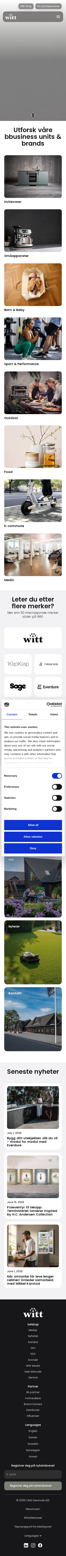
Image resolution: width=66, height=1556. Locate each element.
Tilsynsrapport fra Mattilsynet (33, 1526)
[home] (10, 16)
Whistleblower (33, 1517)
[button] (57, 16)
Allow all (33, 824)
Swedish (33, 1444)
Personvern (33, 1509)
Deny (33, 848)
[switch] (57, 787)
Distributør (33, 1410)
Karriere (33, 1342)
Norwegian (33, 1450)
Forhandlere (33, 1398)
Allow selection (33, 836)
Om (33, 1348)
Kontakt (33, 1359)
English (33, 1431)
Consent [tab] (12, 714)
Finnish (33, 1456)
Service (33, 1377)
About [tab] (54, 714)
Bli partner (32, 1392)
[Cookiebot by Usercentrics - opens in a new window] (47, 704)
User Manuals (33, 1371)
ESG (33, 1353)
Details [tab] (33, 714)
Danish (33, 1437)
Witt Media (33, 1365)
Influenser (33, 1415)
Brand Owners (33, 1404)
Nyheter (33, 1336)
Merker (33, 1330)
